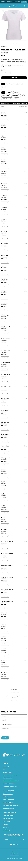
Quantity (3, 70)
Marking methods (8, 794)
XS (3, 84)
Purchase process (8, 778)
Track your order (7, 772)
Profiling (5, 796)
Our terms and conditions (10, 775)
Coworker (5, 824)
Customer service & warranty (11, 780)
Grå (22, 95)
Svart (16, 98)
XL (20, 84)
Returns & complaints (9, 783)
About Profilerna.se (8, 815)
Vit (3, 92)
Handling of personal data (10, 786)
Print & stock (6, 821)
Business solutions (8, 802)
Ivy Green (15, 95)
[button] (2, 5)
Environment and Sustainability (11, 805)
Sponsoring (6, 827)
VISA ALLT (24, 1)
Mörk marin (5, 95)
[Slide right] (16, 43)
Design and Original (8, 799)
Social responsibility (8, 808)
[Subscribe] (23, 839)
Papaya (16, 92)
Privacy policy (19, 858)
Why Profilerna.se (8, 818)
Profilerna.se (12, 858)
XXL (3, 87)
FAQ (4, 769)
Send (5, 737)
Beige (9, 92)
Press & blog (6, 830)
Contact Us (6, 766)
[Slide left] (11, 43)
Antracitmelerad (7, 98)
